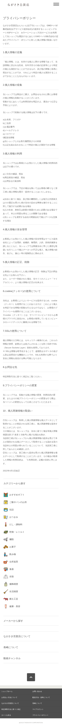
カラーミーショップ (30, 32)
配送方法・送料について (41, 697)
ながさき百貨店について (16, 636)
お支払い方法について (9, 697)
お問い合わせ (37, 691)
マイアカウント (38, 709)
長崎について (10, 647)
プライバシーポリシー (40, 715)
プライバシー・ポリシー (18, 40)
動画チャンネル (12, 658)
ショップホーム (7, 691)
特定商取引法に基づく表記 (10, 709)
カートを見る (6, 715)
